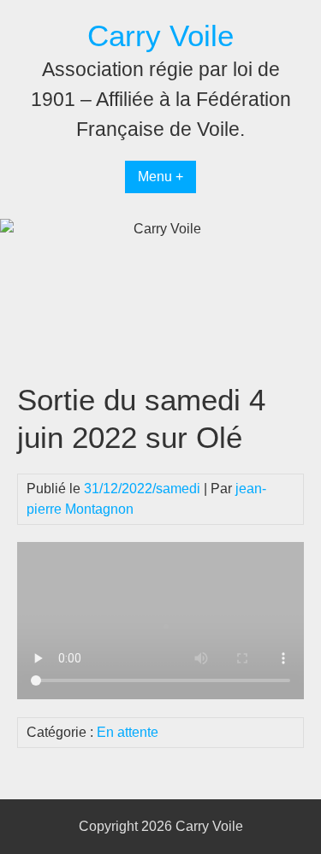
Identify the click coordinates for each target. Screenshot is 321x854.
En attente (127, 732)
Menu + (160, 176)
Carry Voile (160, 35)
